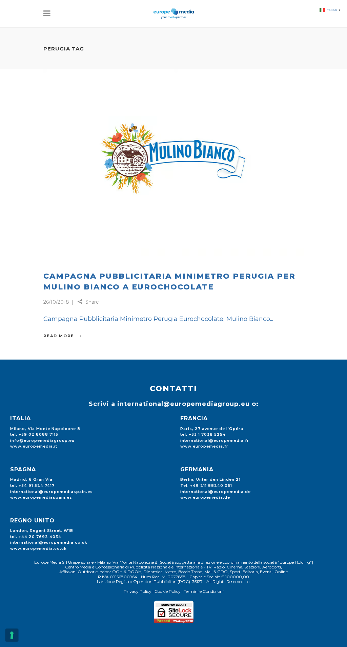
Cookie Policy (168, 591)
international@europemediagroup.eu (183, 404)
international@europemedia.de (215, 491)
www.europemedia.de (205, 497)
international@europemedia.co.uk (48, 542)
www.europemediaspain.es (41, 497)
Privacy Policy (137, 591)
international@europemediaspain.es (51, 491)
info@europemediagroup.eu (42, 440)
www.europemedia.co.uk (38, 548)
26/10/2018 (56, 302)
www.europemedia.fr (204, 446)
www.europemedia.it (33, 446)
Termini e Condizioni (204, 591)
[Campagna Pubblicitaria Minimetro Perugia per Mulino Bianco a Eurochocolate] (173, 165)
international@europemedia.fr (214, 440)
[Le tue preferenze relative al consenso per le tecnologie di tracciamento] (11, 635)
